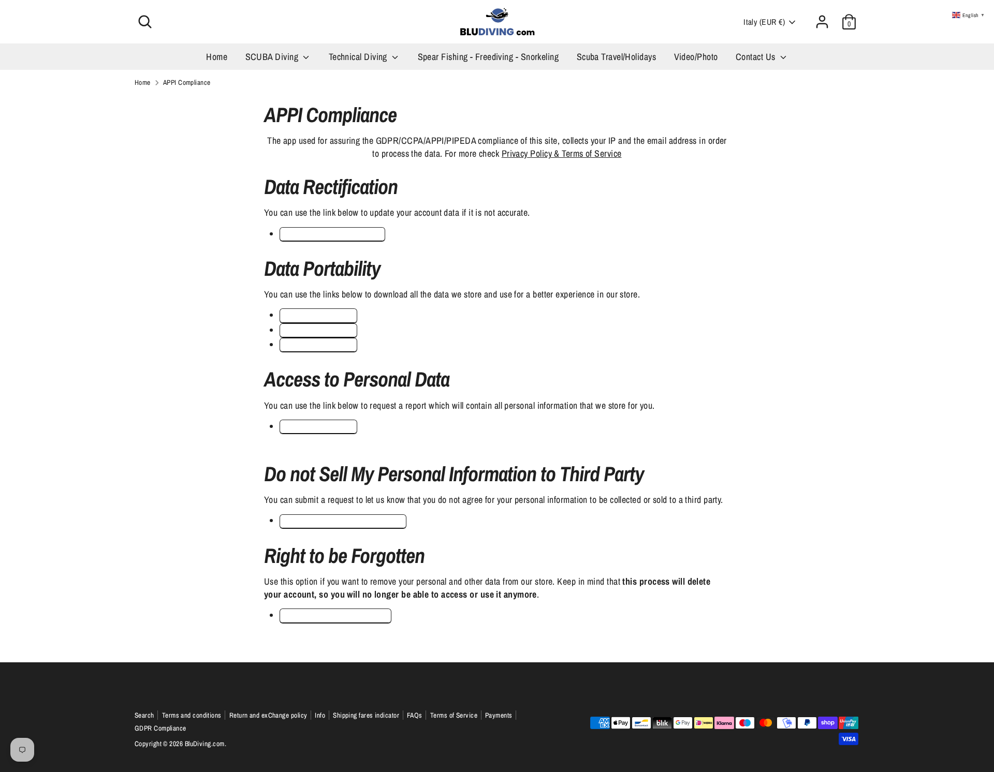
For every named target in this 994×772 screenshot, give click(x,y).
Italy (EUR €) (764, 22)
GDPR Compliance (160, 728)
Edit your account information (332, 234)
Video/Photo (696, 56)
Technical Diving (359, 56)
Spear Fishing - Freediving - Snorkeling (488, 56)
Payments (499, 715)
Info (320, 715)
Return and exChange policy (268, 715)
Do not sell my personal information (343, 521)
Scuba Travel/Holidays (616, 56)
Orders (318, 344)
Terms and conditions (192, 715)
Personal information (319, 330)
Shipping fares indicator (366, 715)
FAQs (414, 715)
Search (144, 715)
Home (216, 56)
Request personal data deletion (335, 615)
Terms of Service (453, 715)
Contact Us (757, 56)
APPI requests (318, 315)
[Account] (822, 21)
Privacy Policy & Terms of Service (562, 153)
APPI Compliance (187, 82)
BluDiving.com (205, 743)
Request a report (318, 426)
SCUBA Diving (273, 56)
